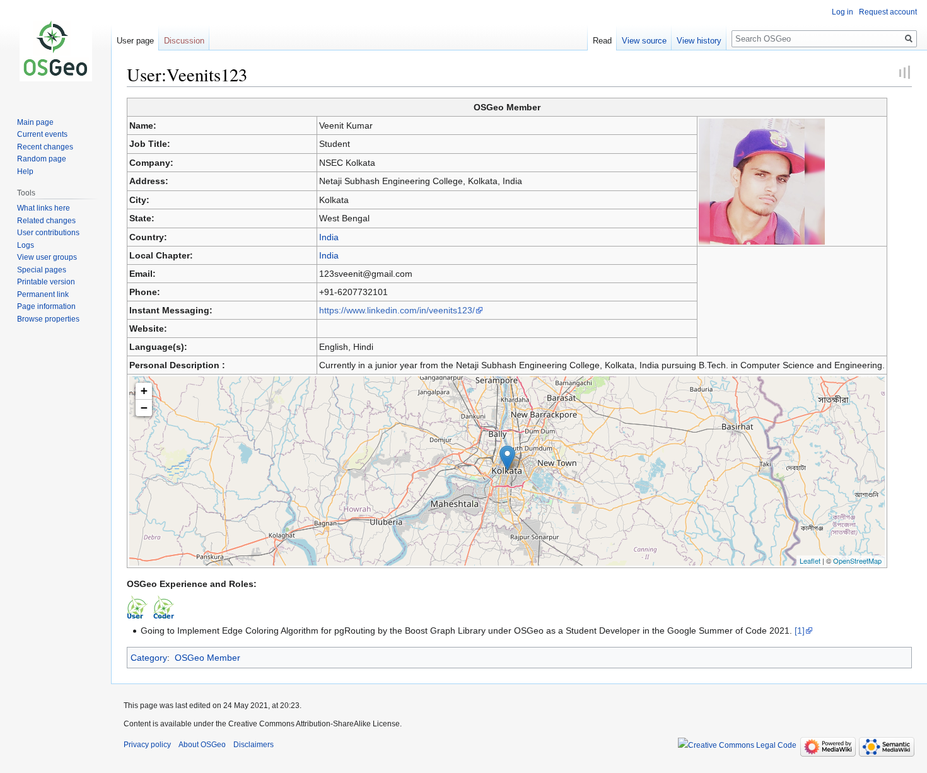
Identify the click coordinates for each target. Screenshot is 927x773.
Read (602, 40)
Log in (842, 12)
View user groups (47, 257)
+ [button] (144, 390)
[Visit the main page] (55, 50)
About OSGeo (202, 744)
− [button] (144, 407)
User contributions (48, 232)
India (329, 237)
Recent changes (45, 146)
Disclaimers (253, 744)
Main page (35, 122)
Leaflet (810, 560)
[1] (800, 630)
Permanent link (43, 294)
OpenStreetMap (857, 560)
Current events (42, 134)
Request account (888, 12)
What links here (43, 208)
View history (699, 40)
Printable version (46, 281)
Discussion (184, 40)
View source (644, 40)
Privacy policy (147, 744)
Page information (46, 306)
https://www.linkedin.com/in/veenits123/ (397, 310)
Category (149, 658)
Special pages (41, 269)
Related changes (46, 220)
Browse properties (48, 319)
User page (135, 40)
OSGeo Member (207, 658)
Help (25, 171)
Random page (41, 158)
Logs (25, 245)
